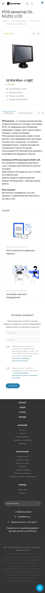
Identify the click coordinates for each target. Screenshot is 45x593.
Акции (22, 407)
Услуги (22, 412)
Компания (22, 425)
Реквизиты (22, 466)
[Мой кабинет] (36, 4)
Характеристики (25, 113)
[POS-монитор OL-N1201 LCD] (23, 57)
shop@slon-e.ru (24, 517)
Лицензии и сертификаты (22, 440)
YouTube (22, 540)
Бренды (22, 417)
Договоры (22, 443)
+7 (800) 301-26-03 (23, 512)
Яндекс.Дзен (28, 540)
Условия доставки (22, 460)
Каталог (22, 403)
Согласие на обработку (22, 473)
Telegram (16, 540)
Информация (22, 452)
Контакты (22, 430)
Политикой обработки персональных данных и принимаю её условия (24, 375)
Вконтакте (10, 540)
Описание (8, 113)
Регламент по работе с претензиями (22, 476)
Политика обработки (22, 470)
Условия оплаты (22, 456)
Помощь (22, 485)
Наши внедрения (22, 437)
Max (34, 540)
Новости (23, 433)
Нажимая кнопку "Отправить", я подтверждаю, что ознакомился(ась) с (25, 373)
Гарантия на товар (22, 463)
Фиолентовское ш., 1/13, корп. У (24, 522)
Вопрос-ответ (22, 490)
